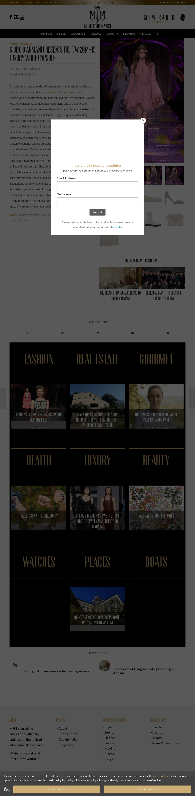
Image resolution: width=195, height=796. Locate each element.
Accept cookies (57, 789)
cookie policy (160, 776)
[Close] (143, 120)
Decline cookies (147, 789)
